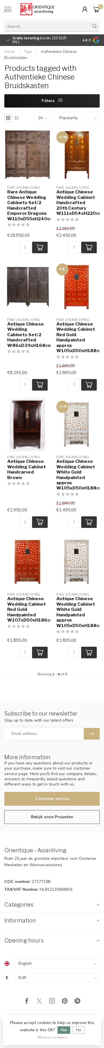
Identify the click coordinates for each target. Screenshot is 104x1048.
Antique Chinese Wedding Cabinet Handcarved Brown (26, 469)
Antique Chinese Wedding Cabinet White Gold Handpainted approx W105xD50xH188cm (76, 475)
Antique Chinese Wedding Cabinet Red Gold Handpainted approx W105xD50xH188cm (76, 337)
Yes (64, 1030)
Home (9, 51)
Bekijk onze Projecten (52, 817)
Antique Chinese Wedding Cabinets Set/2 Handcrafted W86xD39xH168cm (27, 334)
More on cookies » (53, 1037)
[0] (96, 9)
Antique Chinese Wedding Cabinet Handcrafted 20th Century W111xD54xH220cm (76, 202)
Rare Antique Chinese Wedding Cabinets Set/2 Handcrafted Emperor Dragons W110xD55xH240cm (27, 205)
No (78, 1030)
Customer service (52, 798)
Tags (28, 51)
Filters (48, 100)
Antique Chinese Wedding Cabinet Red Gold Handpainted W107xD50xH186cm (27, 609)
